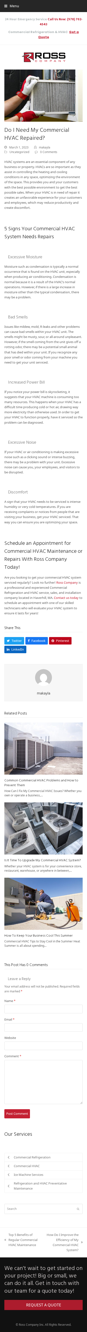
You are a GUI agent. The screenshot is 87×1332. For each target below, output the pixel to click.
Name (9, 1001)
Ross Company (67, 582)
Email (9, 1019)
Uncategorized (19, 152)
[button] (11, 6)
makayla (44, 147)
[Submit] (78, 1208)
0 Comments (48, 152)
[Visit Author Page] (43, 677)
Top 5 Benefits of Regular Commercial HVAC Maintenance (20, 1240)
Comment (12, 1056)
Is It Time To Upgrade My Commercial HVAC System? (42, 860)
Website (10, 1038)
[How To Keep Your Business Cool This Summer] (43, 903)
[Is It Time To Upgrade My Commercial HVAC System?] (43, 828)
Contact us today (66, 598)
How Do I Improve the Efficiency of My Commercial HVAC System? (61, 1242)
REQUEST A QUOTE (43, 1305)
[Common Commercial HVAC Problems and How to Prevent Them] (43, 748)
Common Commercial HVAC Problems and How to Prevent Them (41, 783)
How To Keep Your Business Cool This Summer (38, 936)
